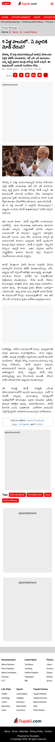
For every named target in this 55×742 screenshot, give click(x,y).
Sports (19, 689)
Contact (48, 731)
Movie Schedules (9, 672)
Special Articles (40, 702)
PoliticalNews (10, 500)
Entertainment (21, 17)
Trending (28, 668)
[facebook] (15, 75)
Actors (49, 681)
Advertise (23, 731)
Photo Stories (39, 710)
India (48, 494)
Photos (50, 659)
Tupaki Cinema (40, 689)
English (6, 3)
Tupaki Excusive (40, 698)
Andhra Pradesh (31, 672)
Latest (49, 664)
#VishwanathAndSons (32, 22)
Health (4, 694)
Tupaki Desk (12, 69)
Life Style (6, 689)
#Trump (49, 22)
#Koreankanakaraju (10, 22)
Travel (4, 702)
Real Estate (21, 706)
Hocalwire (34, 735)
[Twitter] (21, 75)
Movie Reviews (8, 664)
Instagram (24, 424)
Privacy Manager (9, 27)
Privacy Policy (36, 731)
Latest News (31, 659)
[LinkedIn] (33, 75)
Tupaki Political (39, 694)
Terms (15, 731)
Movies (50, 677)
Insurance (20, 710)
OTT (3, 681)
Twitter (39, 424)
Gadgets (20, 698)
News (37, 17)
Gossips (5, 677)
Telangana (29, 677)
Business (20, 702)
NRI (26, 681)
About (7, 731)
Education (6, 706)
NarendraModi (17, 494)
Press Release (8, 668)
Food (4, 710)
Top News (29, 664)
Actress (50, 668)
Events (49, 672)
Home (5, 17)
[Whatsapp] (27, 75)
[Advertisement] (27, 115)
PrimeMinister (35, 494)
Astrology (6, 698)
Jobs (35, 706)
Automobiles (21, 694)
